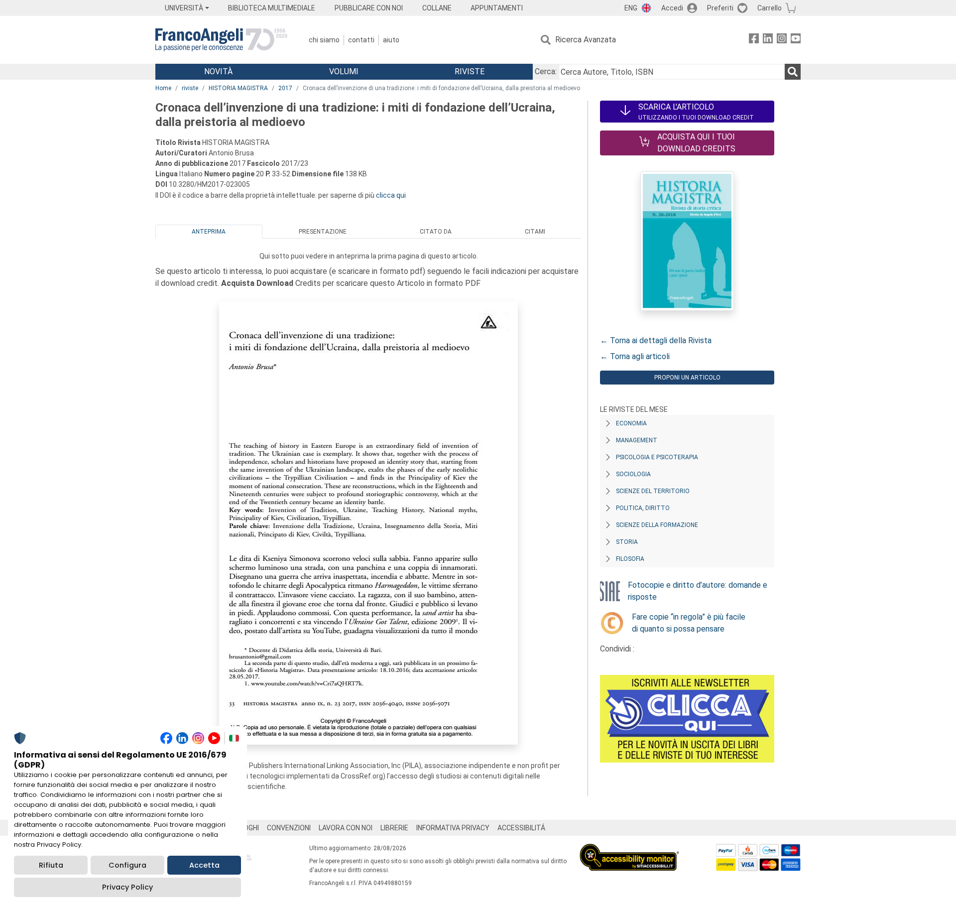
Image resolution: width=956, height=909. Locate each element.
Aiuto (391, 40)
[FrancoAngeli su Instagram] (782, 40)
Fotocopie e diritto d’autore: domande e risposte (697, 591)
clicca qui (391, 195)
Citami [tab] (535, 231)
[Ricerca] (793, 72)
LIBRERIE (394, 828)
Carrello (769, 8)
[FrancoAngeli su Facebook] (754, 40)
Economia (631, 423)
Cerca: (546, 71)
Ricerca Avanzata (585, 39)
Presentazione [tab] (323, 231)
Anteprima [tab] (209, 231)
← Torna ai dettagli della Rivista (656, 340)
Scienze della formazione (657, 524)
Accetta (204, 865)
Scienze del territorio (653, 491)
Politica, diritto (643, 508)
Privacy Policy (127, 887)
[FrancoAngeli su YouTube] (796, 40)
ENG (630, 8)
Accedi (672, 8)
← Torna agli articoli (635, 356)
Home (163, 88)
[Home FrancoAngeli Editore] (221, 40)
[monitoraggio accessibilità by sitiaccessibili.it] (629, 849)
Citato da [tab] (436, 231)
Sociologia (633, 474)
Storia (627, 541)
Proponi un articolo (687, 377)
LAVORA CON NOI (345, 828)
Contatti (361, 40)
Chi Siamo (324, 40)
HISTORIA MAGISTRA (238, 88)
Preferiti (720, 8)
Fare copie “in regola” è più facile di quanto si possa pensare (688, 623)
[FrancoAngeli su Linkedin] (768, 40)
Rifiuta (51, 865)
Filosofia (630, 558)
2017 (285, 88)
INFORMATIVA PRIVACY (452, 828)
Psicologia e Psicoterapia (657, 457)
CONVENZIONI (289, 828)
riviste (190, 88)
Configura (127, 865)
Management (636, 440)
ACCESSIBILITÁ (521, 828)
